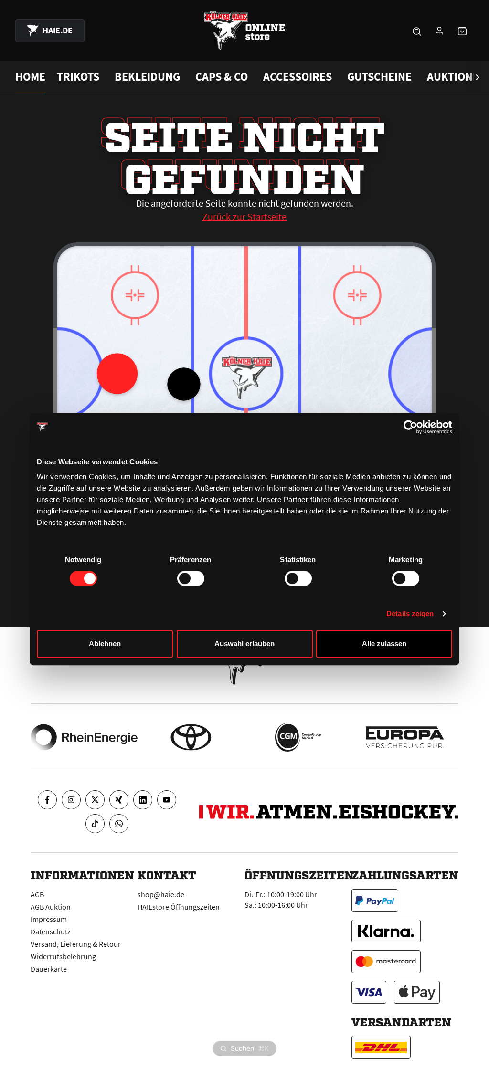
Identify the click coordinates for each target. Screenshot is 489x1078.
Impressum (49, 919)
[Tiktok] (95, 823)
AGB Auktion (51, 906)
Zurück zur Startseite (244, 216)
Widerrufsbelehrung (63, 956)
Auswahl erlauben (244, 643)
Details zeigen (410, 613)
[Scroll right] (477, 77)
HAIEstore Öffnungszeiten (179, 906)
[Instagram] (71, 799)
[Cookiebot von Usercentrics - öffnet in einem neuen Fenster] (410, 427)
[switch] (190, 578)
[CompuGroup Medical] (297, 737)
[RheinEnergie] (84, 737)
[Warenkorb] (462, 30)
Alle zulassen (384, 643)
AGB (37, 894)
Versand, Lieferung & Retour (76, 944)
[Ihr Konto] (439, 30)
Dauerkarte (49, 968)
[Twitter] (95, 799)
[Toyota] (191, 737)
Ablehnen (105, 643)
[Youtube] (166, 799)
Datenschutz (51, 931)
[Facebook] (47, 799)
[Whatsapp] (118, 823)
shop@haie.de (161, 894)
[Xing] (118, 799)
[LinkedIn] (142, 799)
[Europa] (404, 737)
